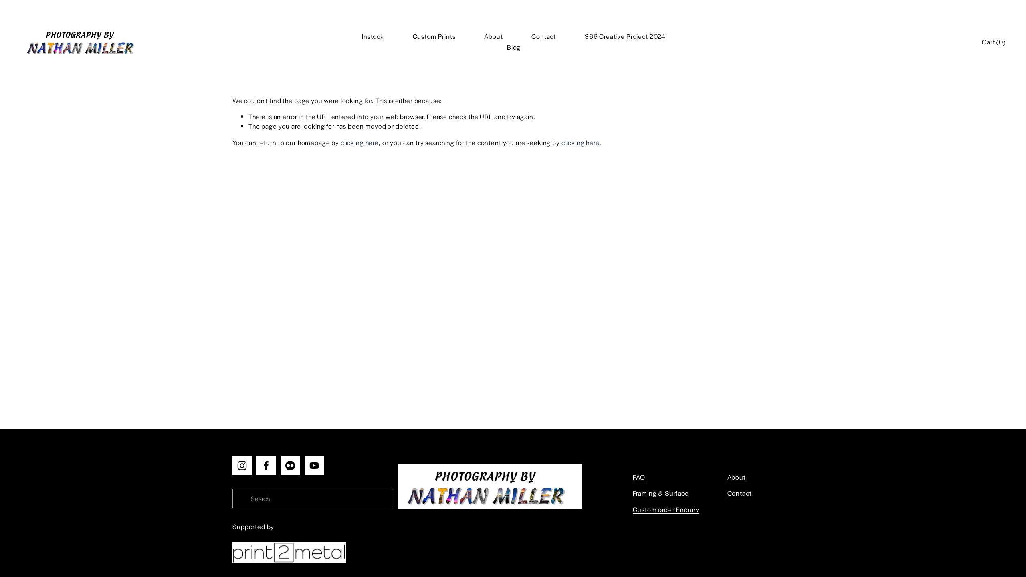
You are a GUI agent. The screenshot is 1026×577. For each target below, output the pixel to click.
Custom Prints (434, 36)
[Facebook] (266, 465)
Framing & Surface (661, 493)
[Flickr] (290, 465)
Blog (514, 47)
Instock (373, 36)
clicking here (360, 142)
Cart (994, 41)
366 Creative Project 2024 (625, 36)
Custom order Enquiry (666, 509)
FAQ (639, 477)
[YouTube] (314, 465)
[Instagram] (242, 465)
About (493, 36)
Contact (543, 36)
